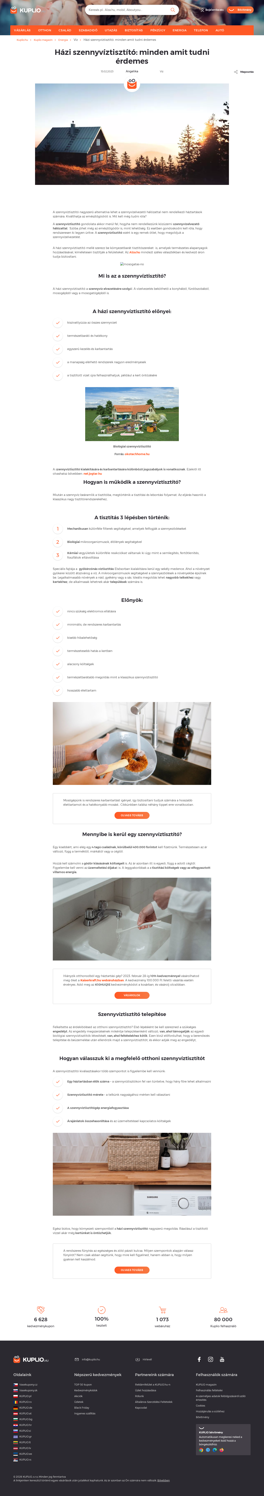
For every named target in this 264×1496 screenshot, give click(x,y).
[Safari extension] (208, 1450)
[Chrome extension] (201, 1450)
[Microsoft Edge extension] (215, 1450)
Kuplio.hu (22, 40)
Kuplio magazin (43, 40)
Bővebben (163, 1480)
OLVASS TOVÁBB (132, 815)
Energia (63, 40)
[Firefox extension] (222, 1450)
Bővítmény (202, 1417)
